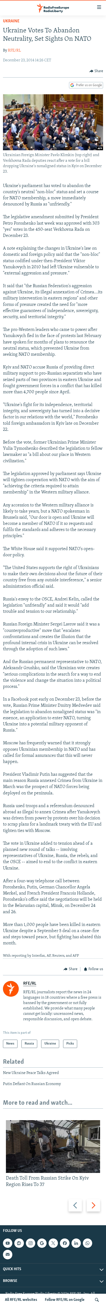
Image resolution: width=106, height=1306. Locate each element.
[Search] (96, 1300)
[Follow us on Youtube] (7, 1243)
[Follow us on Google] (42, 1243)
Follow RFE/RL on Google (65, 1300)
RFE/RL (14, 51)
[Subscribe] (7, 1254)
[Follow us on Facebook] (64, 1243)
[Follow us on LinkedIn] (76, 1243)
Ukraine (11, 21)
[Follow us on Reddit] (19, 1243)
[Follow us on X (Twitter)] (53, 1243)
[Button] (96, 71)
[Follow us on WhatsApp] (87, 1243)
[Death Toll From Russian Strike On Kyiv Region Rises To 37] (53, 1146)
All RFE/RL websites (21, 1300)
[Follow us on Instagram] (30, 1243)
